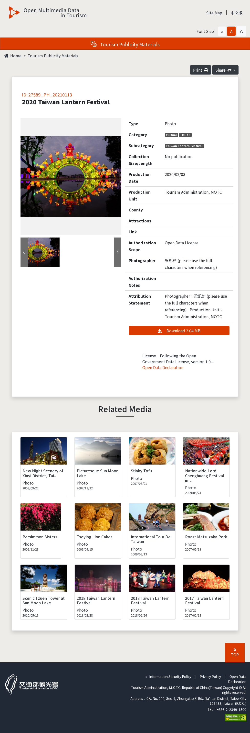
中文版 (236, 13)
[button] (222, 31)
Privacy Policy (210, 676)
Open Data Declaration (162, 367)
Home (15, 55)
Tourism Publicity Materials (53, 55)
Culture (171, 135)
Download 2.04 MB (183, 330)
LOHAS (185, 135)
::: (146, 676)
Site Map (214, 13)
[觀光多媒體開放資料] (48, 12)
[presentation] (24, 252)
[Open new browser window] (235, 716)
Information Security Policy (170, 676)
